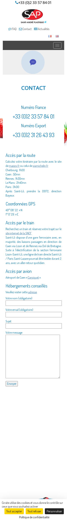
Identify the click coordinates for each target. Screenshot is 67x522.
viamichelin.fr (40, 166)
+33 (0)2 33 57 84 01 (35, 2)
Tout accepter (14, 511)
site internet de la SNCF (18, 233)
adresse (32, 292)
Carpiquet (33, 277)
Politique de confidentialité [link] (34, 517)
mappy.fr (14, 166)
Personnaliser (54, 511)
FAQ (14, 29)
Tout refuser (34, 511)
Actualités (43, 29)
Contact (27, 29)
